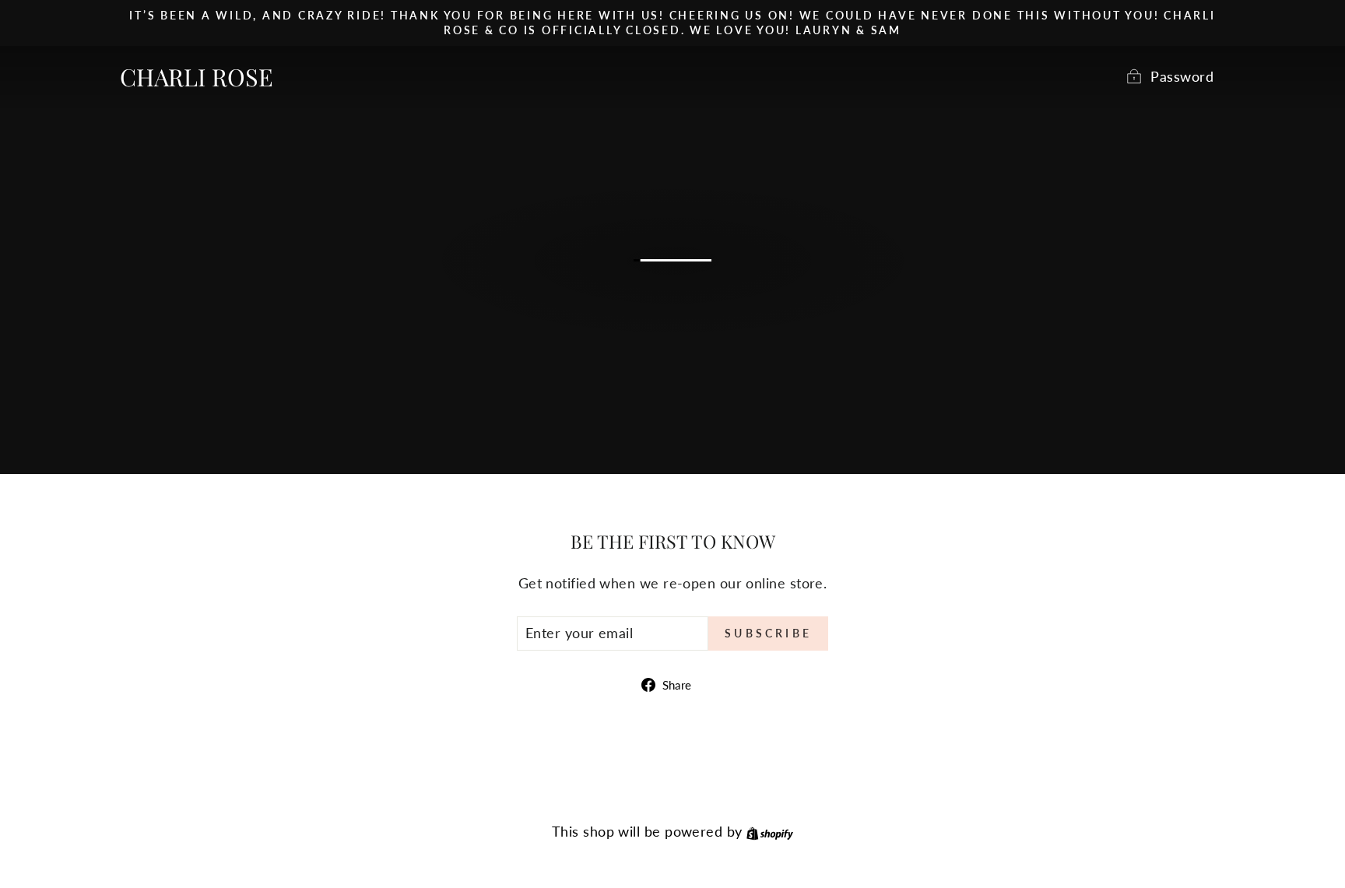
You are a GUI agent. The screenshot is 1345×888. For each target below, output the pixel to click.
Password (1181, 76)
